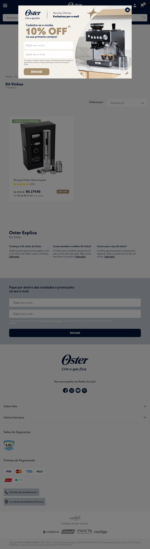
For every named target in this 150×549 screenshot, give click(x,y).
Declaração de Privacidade (62, 60)
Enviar (36, 72)
